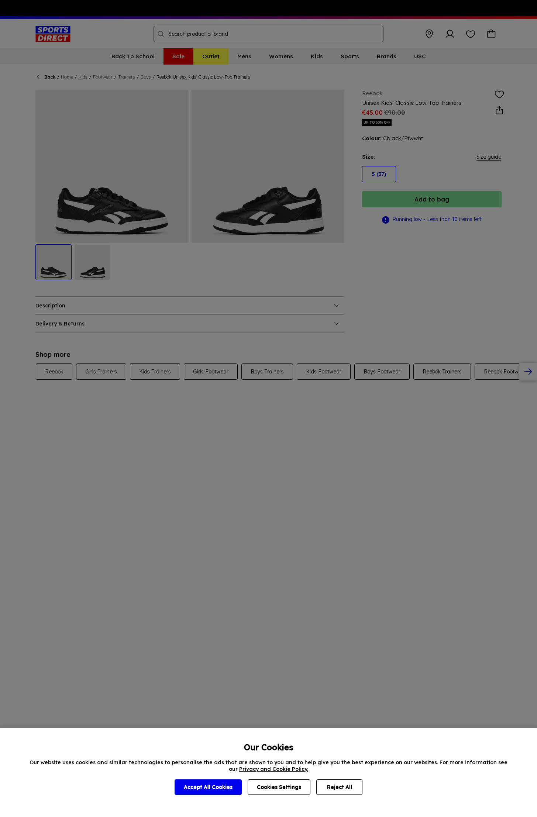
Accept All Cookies (208, 787)
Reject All (339, 787)
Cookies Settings (279, 787)
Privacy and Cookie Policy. (273, 769)
